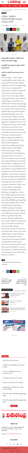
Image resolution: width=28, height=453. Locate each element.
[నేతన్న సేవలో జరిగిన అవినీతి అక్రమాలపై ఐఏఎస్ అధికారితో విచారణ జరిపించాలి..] (5, 310)
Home (2, 9)
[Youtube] (17, 444)
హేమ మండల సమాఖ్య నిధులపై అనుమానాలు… (16, 301)
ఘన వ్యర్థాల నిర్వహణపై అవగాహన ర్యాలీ (12, 378)
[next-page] (5, 315)
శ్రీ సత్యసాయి (11, 9)
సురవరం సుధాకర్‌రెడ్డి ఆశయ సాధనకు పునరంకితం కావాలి (12, 372)
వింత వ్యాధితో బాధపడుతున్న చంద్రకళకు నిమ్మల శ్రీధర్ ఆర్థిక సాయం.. (17, 294)
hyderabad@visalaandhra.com (14, 434)
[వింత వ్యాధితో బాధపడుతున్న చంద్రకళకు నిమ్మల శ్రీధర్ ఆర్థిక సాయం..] (5, 295)
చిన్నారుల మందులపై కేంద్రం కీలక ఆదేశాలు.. (13, 382)
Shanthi (6, 25)
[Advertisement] (14, 345)
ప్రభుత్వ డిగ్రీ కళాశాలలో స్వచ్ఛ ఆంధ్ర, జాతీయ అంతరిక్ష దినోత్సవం (13, 388)
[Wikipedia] (21, 444)
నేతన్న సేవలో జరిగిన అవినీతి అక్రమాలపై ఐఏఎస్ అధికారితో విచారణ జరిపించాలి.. (17, 308)
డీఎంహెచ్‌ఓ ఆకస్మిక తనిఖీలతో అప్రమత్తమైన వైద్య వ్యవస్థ (14, 401)
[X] (11, 29)
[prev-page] (2, 315)
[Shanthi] (2, 25)
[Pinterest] (14, 29)
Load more (13, 405)
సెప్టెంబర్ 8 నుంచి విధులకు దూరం (11, 360)
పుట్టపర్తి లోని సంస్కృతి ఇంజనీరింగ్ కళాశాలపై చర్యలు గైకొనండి (6, 281)
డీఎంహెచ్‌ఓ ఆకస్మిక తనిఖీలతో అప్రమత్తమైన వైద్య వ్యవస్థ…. (14, 394)
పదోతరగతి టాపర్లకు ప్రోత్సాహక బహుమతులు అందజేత (14, 366)
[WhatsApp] (18, 29)
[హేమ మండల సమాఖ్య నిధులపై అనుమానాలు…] (5, 302)
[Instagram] (10, 444)
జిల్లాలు (6, 9)
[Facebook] (7, 29)
